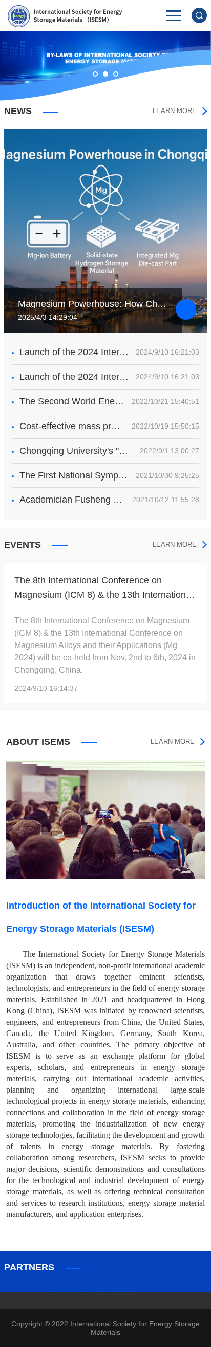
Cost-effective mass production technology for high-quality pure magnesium (72, 426)
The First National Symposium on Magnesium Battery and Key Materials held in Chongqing (74, 475)
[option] (105, 633)
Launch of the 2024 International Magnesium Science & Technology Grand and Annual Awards (74, 352)
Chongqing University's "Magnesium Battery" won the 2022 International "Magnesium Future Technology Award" (76, 451)
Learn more (175, 111)
